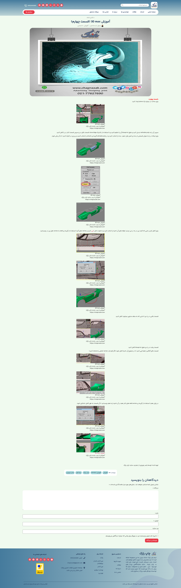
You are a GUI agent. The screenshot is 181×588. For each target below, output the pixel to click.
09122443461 (32, 5)
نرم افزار (78, 472)
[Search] (122, 5)
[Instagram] (54, 5)
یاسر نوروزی (70, 472)
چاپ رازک (86, 472)
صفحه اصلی (152, 12)
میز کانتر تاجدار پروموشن (98, 562)
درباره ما (114, 12)
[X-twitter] (57, 5)
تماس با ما (117, 572)
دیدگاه (155, 488)
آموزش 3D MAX (96, 472)
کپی (92, 231)
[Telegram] (61, 5)
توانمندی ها (125, 12)
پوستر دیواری (98, 570)
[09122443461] (26, 6)
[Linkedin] (46, 5)
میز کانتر (100, 567)
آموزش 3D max (100, 453)
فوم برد (100, 573)
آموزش (86, 26)
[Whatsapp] (50, 5)
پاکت (101, 558)
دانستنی (80, 26)
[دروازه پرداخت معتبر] (40, 574)
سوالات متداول (94, 12)
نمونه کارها (117, 561)
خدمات (142, 12)
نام (156, 513)
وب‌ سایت (155, 528)
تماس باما (106, 12)
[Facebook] (43, 5)
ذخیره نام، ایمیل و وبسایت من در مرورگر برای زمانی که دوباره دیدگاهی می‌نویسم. (131, 536)
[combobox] (135, 5)
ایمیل (155, 521)
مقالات (134, 12)
